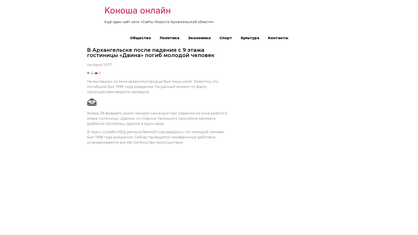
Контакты (278, 38)
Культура (250, 38)
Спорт (225, 38)
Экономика (199, 38)
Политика (169, 38)
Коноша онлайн (137, 10)
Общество (140, 38)
